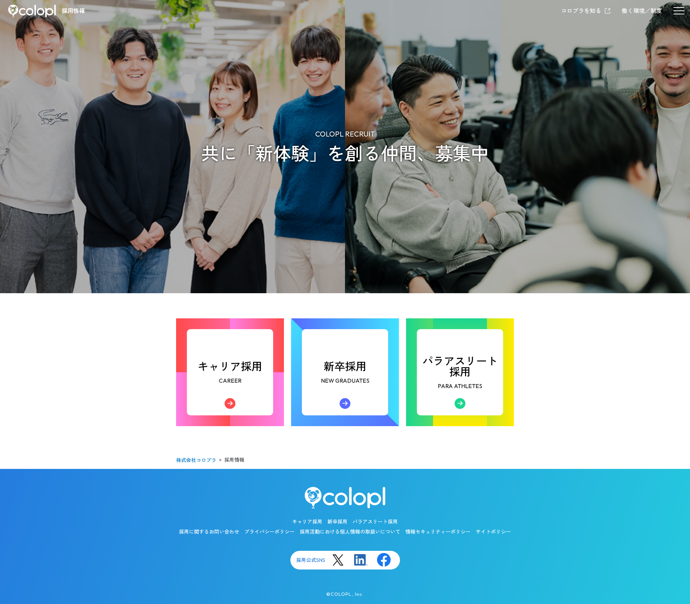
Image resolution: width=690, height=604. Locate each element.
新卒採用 (345, 387)
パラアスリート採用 (460, 384)
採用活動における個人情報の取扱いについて (350, 532)
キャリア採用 (230, 387)
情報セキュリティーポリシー (438, 532)
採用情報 (73, 11)
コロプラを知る (581, 10)
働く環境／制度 (642, 10)
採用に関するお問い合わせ (209, 532)
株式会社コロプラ (196, 460)
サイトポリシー (493, 532)
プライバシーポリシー (269, 532)
